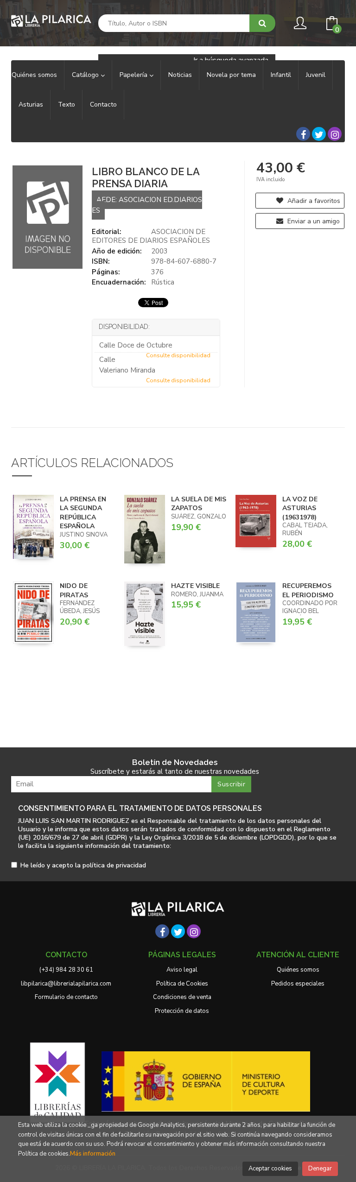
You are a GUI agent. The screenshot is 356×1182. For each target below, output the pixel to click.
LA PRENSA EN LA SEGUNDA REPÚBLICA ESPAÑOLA (83, 513)
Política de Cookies (182, 984)
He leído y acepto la (83, 866)
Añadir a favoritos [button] (313, 200)
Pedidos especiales (297, 984)
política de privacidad (114, 865)
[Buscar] (262, 23)
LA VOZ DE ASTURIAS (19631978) (300, 508)
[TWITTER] (319, 134)
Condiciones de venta (182, 997)
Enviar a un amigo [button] (313, 221)
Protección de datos (182, 1011)
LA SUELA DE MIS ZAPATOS (198, 504)
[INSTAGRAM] (335, 134)
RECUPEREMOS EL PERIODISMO (308, 591)
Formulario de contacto (66, 997)
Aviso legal (181, 970)
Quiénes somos (298, 970)
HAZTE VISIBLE (195, 586)
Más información (92, 1154)
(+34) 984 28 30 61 (66, 970)
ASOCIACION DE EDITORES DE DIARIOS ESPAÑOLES (151, 236)
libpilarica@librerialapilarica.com (66, 984)
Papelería (134, 74)
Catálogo (86, 74)
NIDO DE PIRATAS (74, 591)
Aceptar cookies (270, 1168)
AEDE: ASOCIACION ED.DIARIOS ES (147, 205)
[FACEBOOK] (303, 134)
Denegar (320, 1168)
